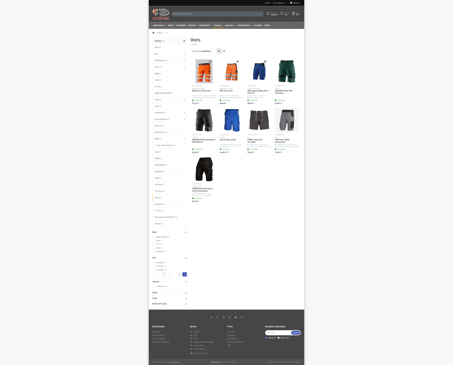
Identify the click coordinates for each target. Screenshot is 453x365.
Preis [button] (154, 258)
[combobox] (217, 14)
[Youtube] (235, 317)
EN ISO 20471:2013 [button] (159, 304)
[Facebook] (211, 317)
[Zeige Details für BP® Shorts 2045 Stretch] (204, 71)
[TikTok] (229, 317)
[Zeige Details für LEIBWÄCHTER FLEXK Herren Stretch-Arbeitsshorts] (204, 169)
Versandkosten (175, 362)
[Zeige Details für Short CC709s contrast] (232, 120)
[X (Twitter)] (217, 317)
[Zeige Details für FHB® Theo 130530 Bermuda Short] (287, 120)
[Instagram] (223, 317)
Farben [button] (154, 298)
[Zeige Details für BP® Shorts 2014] (232, 71)
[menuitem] (159, 25)
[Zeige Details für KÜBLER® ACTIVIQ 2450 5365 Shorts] (287, 71)
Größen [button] (154, 292)
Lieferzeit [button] (155, 281)
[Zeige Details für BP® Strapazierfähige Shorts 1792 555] (259, 71)
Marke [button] (154, 232)
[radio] (219, 51)
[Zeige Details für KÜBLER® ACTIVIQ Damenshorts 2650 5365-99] (204, 120)
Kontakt (268, 3)
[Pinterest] (241, 317)
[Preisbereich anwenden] (184, 274)
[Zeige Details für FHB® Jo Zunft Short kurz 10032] (259, 120)
